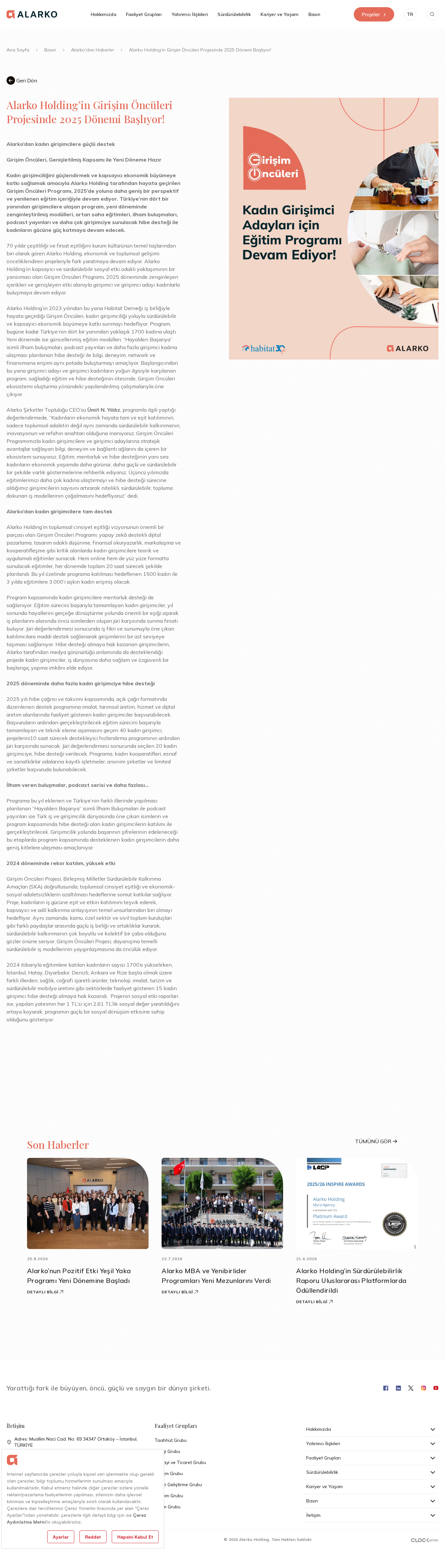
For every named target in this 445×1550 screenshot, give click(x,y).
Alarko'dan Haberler (92, 50)
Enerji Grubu (167, 1451)
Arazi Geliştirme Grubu (178, 1484)
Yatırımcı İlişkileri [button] (190, 14)
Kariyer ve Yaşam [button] (279, 14)
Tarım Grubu (167, 1507)
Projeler (371, 14)
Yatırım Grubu (169, 1496)
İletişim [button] (313, 1515)
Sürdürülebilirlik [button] (234, 14)
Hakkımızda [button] (103, 14)
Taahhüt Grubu (171, 1440)
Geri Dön (26, 80)
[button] (410, 14)
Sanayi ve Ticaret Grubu (180, 1462)
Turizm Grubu (169, 1473)
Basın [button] (314, 14)
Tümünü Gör (373, 1141)
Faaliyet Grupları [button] (144, 14)
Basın (50, 50)
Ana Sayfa (18, 50)
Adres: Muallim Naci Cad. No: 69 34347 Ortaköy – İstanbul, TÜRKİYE (75, 1442)
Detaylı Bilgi (42, 1291)
